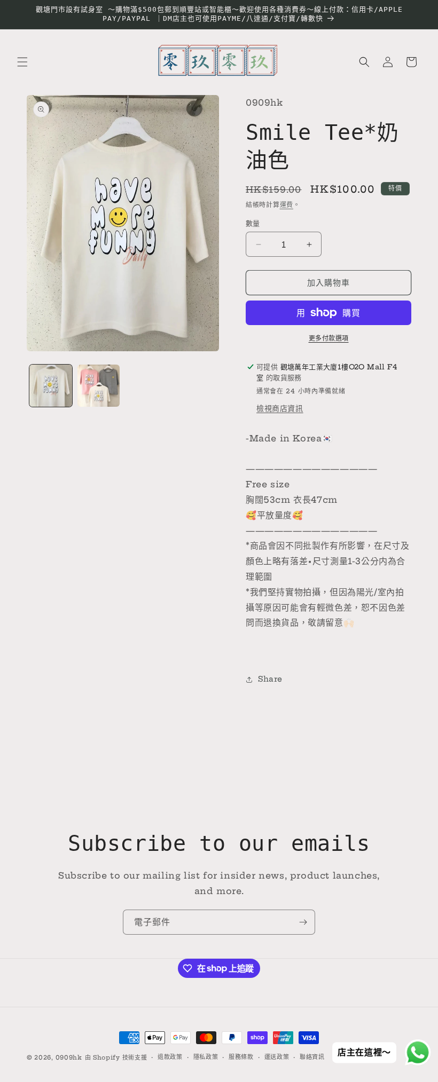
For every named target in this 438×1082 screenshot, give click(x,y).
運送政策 (277, 1057)
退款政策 (170, 1057)
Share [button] (270, 679)
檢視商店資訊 (279, 408)
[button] (22, 62)
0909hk (69, 1057)
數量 (253, 223)
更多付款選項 (329, 338)
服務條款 (241, 1057)
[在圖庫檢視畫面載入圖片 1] (50, 386)
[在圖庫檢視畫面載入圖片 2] (98, 386)
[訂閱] (303, 922)
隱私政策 (205, 1057)
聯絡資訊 (312, 1057)
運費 (286, 205)
